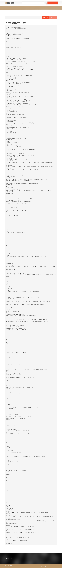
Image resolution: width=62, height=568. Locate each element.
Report (46, 17)
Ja (9, 2)
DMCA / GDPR (49, 566)
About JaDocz (41, 566)
